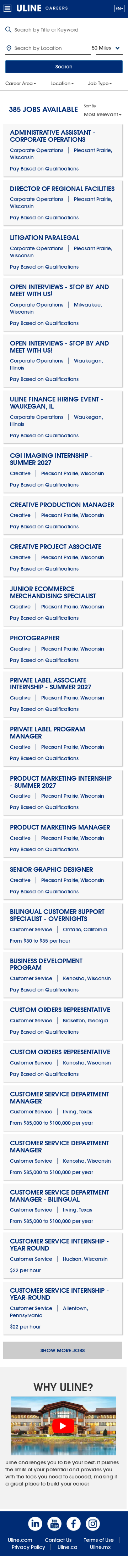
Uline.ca (68, 1547)
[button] (119, 8)
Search (64, 66)
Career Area (19, 83)
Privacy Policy (28, 1547)
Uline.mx (100, 1547)
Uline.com (20, 1540)
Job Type (98, 83)
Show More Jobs (63, 1350)
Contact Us (58, 1540)
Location (60, 83)
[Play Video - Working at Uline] (63, 1426)
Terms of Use (99, 1540)
